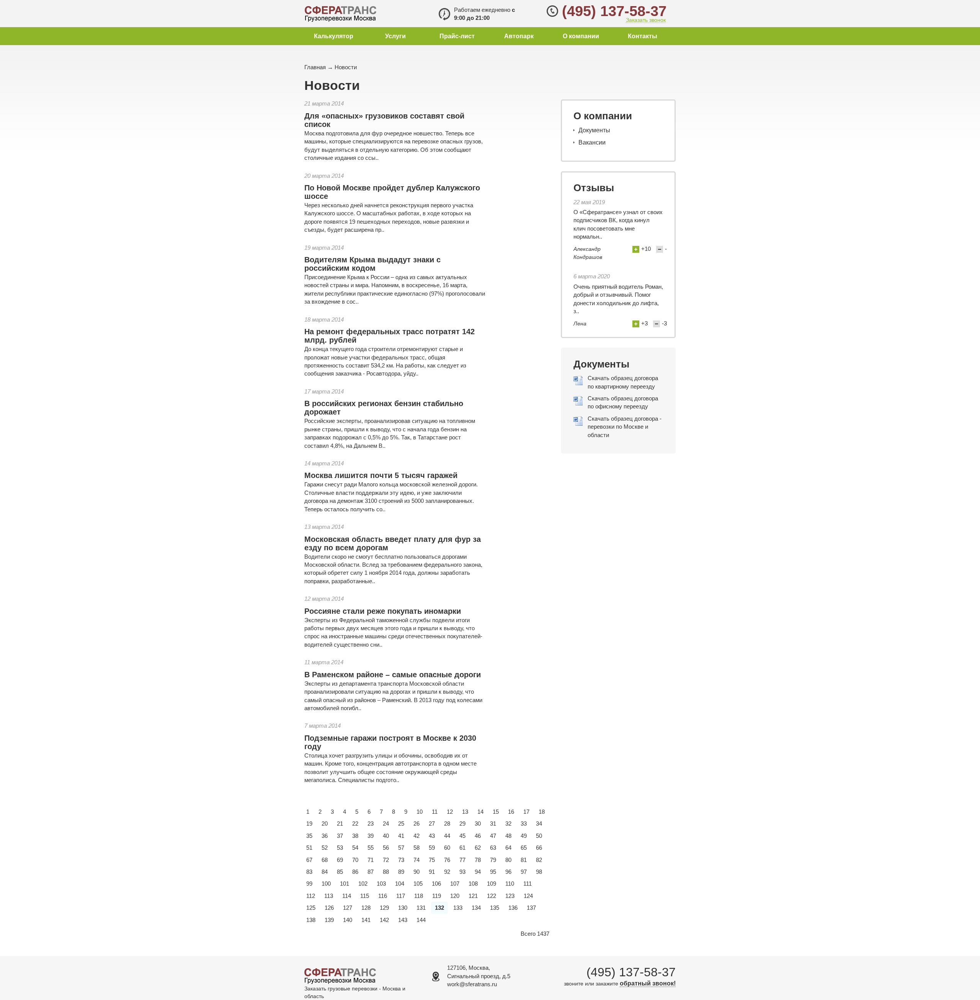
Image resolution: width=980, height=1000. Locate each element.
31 (493, 823)
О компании (581, 36)
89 (401, 871)
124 (528, 896)
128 (366, 907)
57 (401, 847)
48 (508, 836)
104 (399, 883)
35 (309, 836)
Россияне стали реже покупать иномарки (382, 611)
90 (416, 871)
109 (491, 883)
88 (386, 871)
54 (355, 847)
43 (432, 836)
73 (401, 860)
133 (457, 907)
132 (439, 907)
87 (371, 871)
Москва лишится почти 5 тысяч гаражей (380, 475)
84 (325, 871)
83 (309, 871)
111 (527, 883)
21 (340, 823)
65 (524, 847)
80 (508, 860)
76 (447, 860)
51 (309, 847)
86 (355, 871)
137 (531, 907)
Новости (346, 67)
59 (432, 847)
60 (447, 847)
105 (418, 883)
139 (329, 920)
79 (493, 860)
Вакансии (592, 142)
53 (340, 847)
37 (340, 836)
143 (402, 920)
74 (416, 860)
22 (355, 823)
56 (386, 847)
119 (436, 896)
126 (329, 907)
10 (419, 811)
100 (326, 883)
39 (371, 836)
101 (344, 883)
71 (371, 860)
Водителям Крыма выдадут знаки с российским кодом (372, 263)
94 (478, 871)
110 (509, 883)
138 (310, 920)
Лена (579, 323)
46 (478, 836)
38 (355, 836)
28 (447, 823)
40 (386, 836)
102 (363, 883)
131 (421, 907)
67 (309, 860)
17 (526, 811)
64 (508, 847)
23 (371, 823)
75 (432, 860)
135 (494, 907)
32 (508, 823)
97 (524, 871)
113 (328, 896)
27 (432, 823)
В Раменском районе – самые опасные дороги (392, 674)
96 (508, 871)
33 (524, 823)
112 (310, 896)
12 (450, 811)
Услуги (395, 36)
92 (447, 871)
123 (509, 896)
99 (309, 883)
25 (401, 823)
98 (539, 871)
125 (310, 907)
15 (496, 811)
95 (493, 871)
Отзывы (593, 187)
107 (454, 883)
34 (539, 823)
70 (355, 860)
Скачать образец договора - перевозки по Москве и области (625, 426)
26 (416, 823)
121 (473, 896)
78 (478, 860)
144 (421, 920)
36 (325, 836)
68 (325, 860)
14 (480, 811)
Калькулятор (333, 36)
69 (340, 860)
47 (493, 836)
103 (381, 883)
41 (401, 836)
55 (371, 847)
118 (418, 896)
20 (325, 823)
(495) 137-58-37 (614, 11)
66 (539, 847)
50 (539, 836)
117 (400, 896)
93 (462, 871)
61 (462, 847)
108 (473, 883)
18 (542, 811)
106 (436, 883)
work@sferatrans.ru (472, 984)
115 (364, 896)
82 (539, 860)
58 (416, 847)
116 (382, 896)
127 (347, 907)
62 (478, 847)
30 (478, 823)
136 (513, 907)
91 (432, 871)
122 (491, 896)
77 (462, 860)
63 (493, 847)
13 (465, 811)
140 (347, 920)
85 (340, 871)
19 (309, 823)
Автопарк (519, 36)
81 (524, 860)
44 (447, 836)
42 (416, 836)
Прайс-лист (457, 36)
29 (462, 823)
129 (384, 907)
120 (454, 896)
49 (524, 836)
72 (386, 860)
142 (384, 920)
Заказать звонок (646, 20)
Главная (315, 67)
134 (476, 907)
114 (346, 896)
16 (511, 811)
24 (386, 823)
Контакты (642, 36)
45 (462, 836)
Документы (594, 130)
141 (366, 920)
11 (435, 811)
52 (325, 847)
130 (402, 907)
